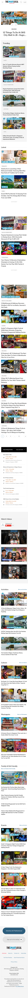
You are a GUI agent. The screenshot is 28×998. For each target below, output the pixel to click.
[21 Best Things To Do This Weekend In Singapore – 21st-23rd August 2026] (14, 858)
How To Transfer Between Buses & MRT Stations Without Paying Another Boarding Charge (13, 66)
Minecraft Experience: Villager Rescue (12, 467)
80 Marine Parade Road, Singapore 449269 (14, 483)
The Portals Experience (8, 488)
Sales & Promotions (8, 84)
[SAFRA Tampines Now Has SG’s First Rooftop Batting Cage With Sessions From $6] (14, 622)
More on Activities (22, 589)
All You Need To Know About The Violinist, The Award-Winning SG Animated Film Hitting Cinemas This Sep (13, 706)
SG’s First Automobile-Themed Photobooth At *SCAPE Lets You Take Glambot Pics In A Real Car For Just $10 (13, 756)
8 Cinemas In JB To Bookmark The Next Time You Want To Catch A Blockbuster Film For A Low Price (13, 355)
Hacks (5, 60)
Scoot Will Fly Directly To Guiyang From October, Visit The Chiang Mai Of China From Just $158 (14, 196)
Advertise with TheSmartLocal (14, 930)
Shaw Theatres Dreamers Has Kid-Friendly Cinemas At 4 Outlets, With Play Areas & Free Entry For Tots (12, 797)
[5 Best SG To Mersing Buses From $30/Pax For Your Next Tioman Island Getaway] (14, 366)
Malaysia (14, 29)
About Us (10, 953)
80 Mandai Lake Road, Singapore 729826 (14, 472)
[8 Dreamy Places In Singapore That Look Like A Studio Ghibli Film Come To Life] (14, 724)
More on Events (23, 825)
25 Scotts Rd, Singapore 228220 (12, 494)
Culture (4, 400)
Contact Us (16, 953)
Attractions (5, 257)
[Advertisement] (14, 208)
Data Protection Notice (19, 957)
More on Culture (23, 662)
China (3, 191)
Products (4, 166)
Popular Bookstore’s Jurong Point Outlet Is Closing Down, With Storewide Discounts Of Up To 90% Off (13, 90)
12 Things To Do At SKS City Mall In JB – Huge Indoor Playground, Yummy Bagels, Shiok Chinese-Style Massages (14, 33)
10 (19, 436)
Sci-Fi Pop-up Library (8, 477)
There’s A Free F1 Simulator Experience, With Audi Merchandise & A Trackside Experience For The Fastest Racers (13, 913)
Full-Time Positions (8, 957)
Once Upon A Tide (7, 454)
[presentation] (7, 524)
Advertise (4, 953)
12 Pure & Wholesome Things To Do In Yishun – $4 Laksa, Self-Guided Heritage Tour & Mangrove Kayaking (13, 430)
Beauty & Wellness (6, 300)
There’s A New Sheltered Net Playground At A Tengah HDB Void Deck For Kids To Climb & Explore (12, 812)
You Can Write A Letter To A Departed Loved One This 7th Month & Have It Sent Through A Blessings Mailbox (13, 890)
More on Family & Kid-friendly (8, 768)
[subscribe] (21, 939)
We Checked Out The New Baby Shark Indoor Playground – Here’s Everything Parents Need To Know (13, 789)
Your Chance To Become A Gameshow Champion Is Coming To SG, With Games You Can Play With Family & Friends (13, 263)
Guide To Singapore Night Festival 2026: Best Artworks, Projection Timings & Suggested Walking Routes (13, 330)
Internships (23, 953)
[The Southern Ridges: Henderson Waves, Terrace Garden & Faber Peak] (14, 100)
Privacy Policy (14, 961)
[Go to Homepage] (11, 2)
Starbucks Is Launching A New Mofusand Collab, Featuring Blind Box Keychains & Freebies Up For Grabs (13, 171)
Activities (6, 109)
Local (5, 131)
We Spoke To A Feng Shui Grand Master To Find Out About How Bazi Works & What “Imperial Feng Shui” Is (14, 405)
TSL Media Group (20, 986)
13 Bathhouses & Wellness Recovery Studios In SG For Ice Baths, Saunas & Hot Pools (13, 305)
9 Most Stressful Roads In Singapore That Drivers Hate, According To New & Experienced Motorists (13, 137)
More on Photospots (22, 714)
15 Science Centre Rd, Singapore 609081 (14, 504)
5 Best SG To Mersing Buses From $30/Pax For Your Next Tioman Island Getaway (13, 380)
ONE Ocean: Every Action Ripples (11, 499)
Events (3, 325)
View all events (19, 449)
